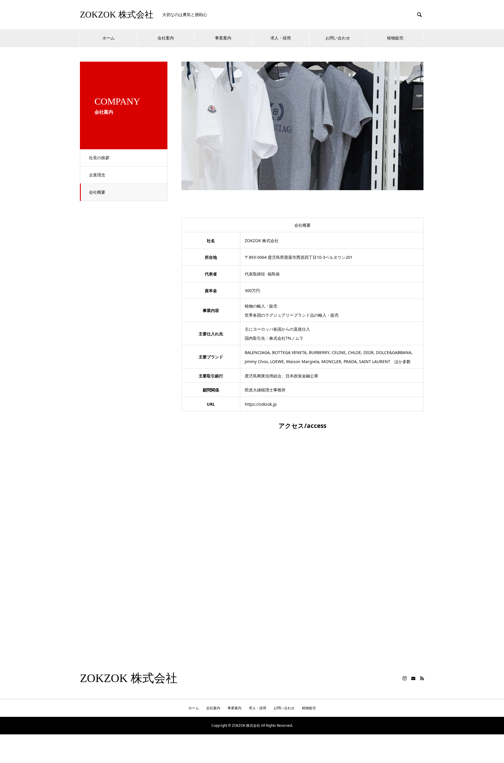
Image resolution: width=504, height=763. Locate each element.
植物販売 (395, 38)
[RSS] (422, 678)
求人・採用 (280, 38)
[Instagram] (404, 678)
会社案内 (166, 38)
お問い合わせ (338, 38)
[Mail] (413, 678)
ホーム (108, 38)
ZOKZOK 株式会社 (116, 14)
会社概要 (97, 192)
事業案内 (223, 38)
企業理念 (97, 175)
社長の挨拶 (99, 157)
